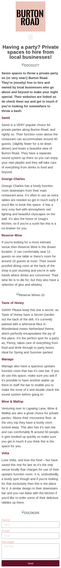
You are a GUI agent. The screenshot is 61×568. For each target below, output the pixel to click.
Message (8, 541)
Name (6, 520)
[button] (30, 37)
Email (5, 530)
